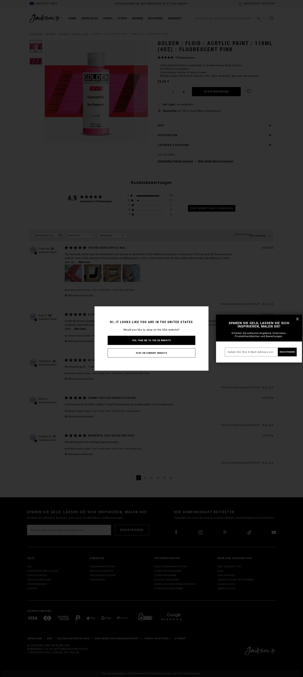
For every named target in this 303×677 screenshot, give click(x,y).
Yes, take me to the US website (151, 340)
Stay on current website (151, 353)
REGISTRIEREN (287, 352)
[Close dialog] (297, 319)
